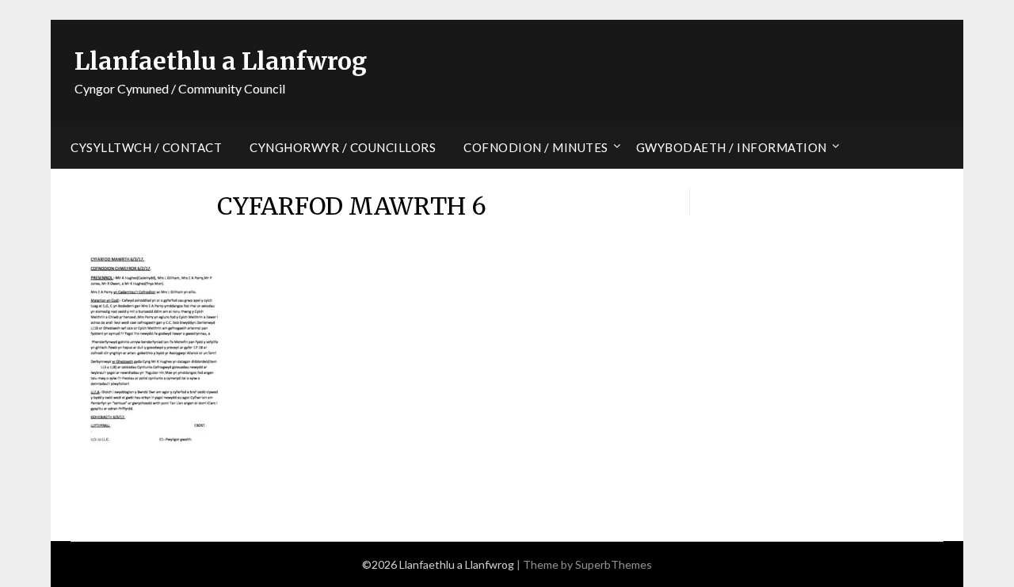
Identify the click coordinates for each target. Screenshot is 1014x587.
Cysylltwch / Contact (146, 147)
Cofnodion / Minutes (535, 147)
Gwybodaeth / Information (731, 147)
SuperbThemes (613, 564)
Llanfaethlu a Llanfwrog (220, 61)
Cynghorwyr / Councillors (343, 147)
